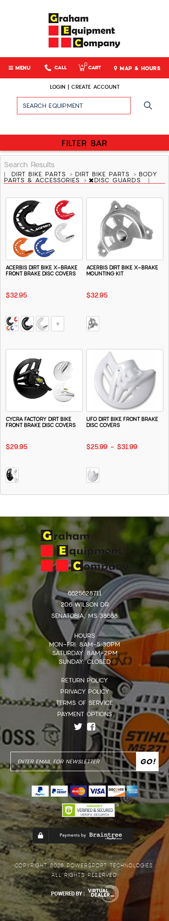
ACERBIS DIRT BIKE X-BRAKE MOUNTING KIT (122, 270)
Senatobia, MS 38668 (84, 616)
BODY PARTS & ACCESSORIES (80, 177)
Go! (150, 109)
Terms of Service (84, 703)
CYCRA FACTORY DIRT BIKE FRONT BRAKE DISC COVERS (41, 422)
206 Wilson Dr (85, 604)
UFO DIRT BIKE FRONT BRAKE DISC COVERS (122, 422)
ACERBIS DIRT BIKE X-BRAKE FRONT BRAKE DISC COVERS (42, 270)
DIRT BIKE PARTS (39, 174)
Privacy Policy (84, 691)
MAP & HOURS (138, 68)
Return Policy (84, 680)
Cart (92, 68)
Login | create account (85, 87)
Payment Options (84, 714)
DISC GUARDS (118, 180)
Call (60, 68)
